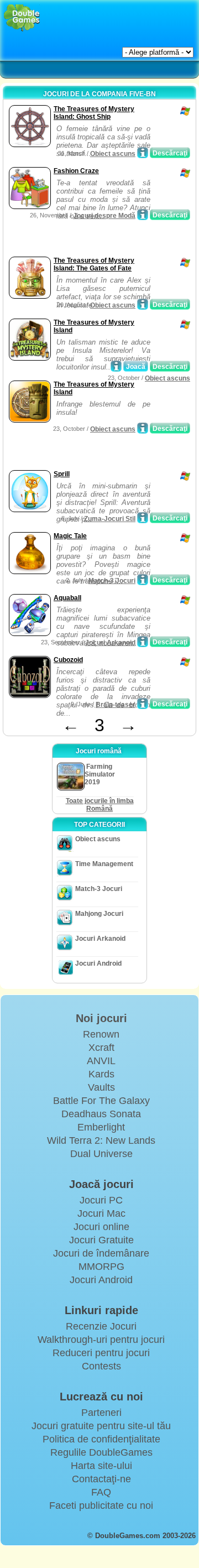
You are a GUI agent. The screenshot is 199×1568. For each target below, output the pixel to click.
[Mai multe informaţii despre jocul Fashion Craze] (142, 214)
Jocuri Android (98, 963)
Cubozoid (68, 660)
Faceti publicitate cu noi (101, 1505)
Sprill (62, 474)
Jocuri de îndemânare (101, 1253)
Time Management (104, 864)
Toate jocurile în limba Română (100, 804)
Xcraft (101, 1047)
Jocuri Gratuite (101, 1240)
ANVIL (101, 1060)
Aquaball (67, 598)
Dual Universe (101, 1153)
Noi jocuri (101, 1018)
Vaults (101, 1087)
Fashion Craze (76, 171)
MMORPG (101, 1266)
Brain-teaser (115, 705)
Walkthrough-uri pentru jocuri (101, 1339)
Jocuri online (101, 1226)
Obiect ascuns (112, 154)
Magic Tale (70, 536)
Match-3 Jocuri (111, 581)
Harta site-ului (101, 1465)
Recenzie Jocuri (101, 1326)
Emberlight (101, 1127)
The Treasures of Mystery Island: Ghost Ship (94, 113)
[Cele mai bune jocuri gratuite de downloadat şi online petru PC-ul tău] (22, 18)
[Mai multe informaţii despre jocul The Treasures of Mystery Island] (116, 366)
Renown (101, 1034)
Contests (101, 1366)
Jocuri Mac (101, 1213)
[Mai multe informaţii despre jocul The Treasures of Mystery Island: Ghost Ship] (142, 152)
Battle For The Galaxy (101, 1100)
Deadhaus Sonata (101, 1113)
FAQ (101, 1492)
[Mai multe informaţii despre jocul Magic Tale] (142, 579)
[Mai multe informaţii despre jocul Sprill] (142, 517)
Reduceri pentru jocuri (101, 1352)
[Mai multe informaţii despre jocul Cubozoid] (142, 703)
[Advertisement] (94, 240)
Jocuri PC (101, 1200)
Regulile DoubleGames (101, 1452)
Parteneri (101, 1412)
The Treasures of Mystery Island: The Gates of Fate (94, 264)
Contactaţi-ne (101, 1478)
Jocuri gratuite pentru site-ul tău (101, 1425)
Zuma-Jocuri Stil (109, 519)
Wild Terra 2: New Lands (101, 1140)
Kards (101, 1074)
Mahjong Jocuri (99, 914)
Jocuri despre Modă (104, 216)
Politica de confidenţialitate (101, 1439)
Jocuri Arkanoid (110, 643)
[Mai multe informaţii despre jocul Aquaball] (142, 641)
